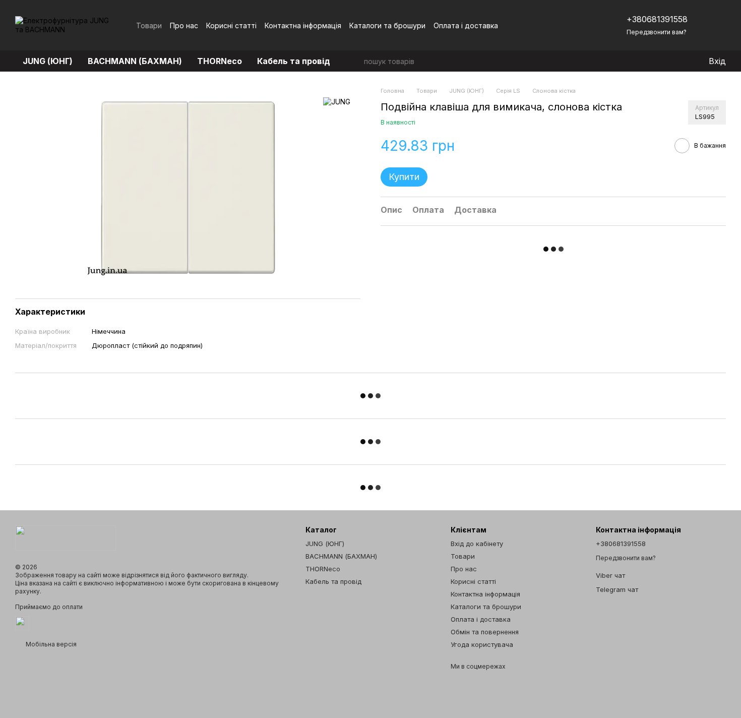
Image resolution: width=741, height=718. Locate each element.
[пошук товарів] (356, 61)
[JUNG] (337, 101)
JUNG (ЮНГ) (48, 61)
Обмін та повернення (485, 632)
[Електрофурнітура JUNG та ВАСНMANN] (65, 537)
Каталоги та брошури (387, 25)
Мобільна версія (50, 644)
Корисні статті (231, 25)
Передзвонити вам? (657, 32)
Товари (149, 25)
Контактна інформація (303, 25)
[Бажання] (679, 61)
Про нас (184, 25)
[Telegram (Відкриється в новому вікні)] (578, 25)
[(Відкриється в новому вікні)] (22, 622)
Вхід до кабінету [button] (477, 544)
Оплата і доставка (466, 25)
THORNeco (219, 61)
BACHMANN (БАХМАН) (135, 61)
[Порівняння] (659, 61)
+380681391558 (657, 19)
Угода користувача (482, 644)
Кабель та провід (293, 61)
